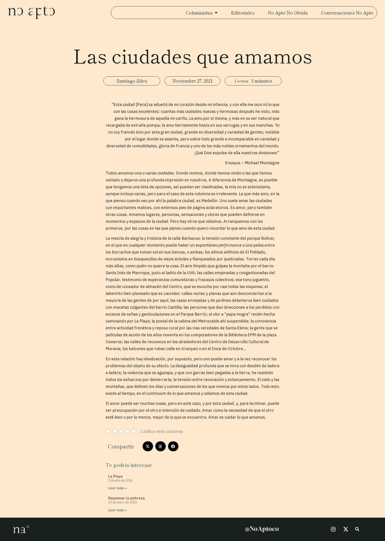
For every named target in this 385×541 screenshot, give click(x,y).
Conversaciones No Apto (347, 12)
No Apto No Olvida (288, 12)
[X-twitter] (345, 529)
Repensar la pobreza (126, 498)
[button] (148, 446)
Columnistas (199, 12)
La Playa (115, 476)
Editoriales (242, 12)
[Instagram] (333, 529)
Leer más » (117, 488)
